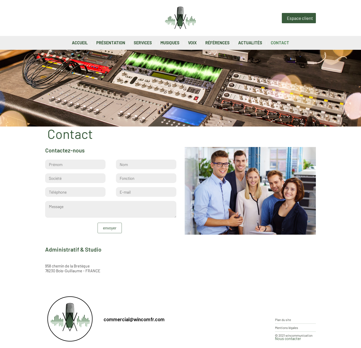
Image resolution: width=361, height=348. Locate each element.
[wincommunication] (180, 7)
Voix (192, 42)
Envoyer (109, 228)
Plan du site (283, 320)
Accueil (80, 42)
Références (217, 42)
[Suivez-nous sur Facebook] (353, 70)
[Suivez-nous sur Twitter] (353, 84)
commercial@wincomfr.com (134, 319)
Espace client (300, 18)
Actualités (250, 42)
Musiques (169, 42)
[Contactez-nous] (353, 99)
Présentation (110, 42)
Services (143, 42)
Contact (280, 42)
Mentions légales (286, 328)
